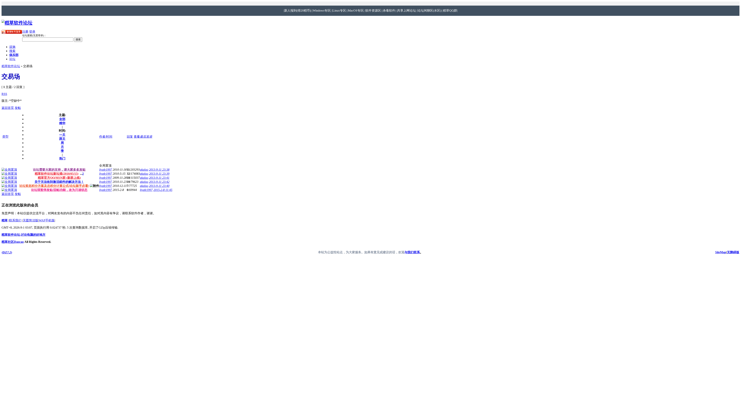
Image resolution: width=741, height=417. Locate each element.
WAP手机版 (47, 220)
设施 (12, 46)
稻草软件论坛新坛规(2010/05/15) (56, 173)
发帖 (18, 107)
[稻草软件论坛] (17, 22)
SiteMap (720, 252)
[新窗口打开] (9, 169)
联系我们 (15, 220)
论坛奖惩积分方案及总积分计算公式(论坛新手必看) (54, 185)
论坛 (12, 59)
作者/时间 (105, 136)
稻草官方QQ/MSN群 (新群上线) (59, 177)
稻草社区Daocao (13, 241)
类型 (5, 136)
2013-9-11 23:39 (159, 173)
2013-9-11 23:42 (159, 181)
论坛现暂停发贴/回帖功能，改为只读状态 (59, 190)
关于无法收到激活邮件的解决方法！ (59, 181)
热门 (62, 158)
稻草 (5, 220)
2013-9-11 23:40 (159, 185)
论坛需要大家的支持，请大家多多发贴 (59, 169)
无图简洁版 (30, 220)
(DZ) (7, 252)
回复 (130, 136)
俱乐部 (14, 55)
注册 (25, 31)
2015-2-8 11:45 (162, 190)
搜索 (12, 51)
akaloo (144, 169)
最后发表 (146, 136)
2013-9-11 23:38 (159, 169)
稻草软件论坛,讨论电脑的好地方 (24, 234)
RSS (4, 94)
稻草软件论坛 (11, 66)
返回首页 (8, 107)
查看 (137, 136)
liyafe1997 (105, 169)
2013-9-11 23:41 (159, 177)
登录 (32, 31)
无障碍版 (733, 252)
